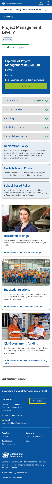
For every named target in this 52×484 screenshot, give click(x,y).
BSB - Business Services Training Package (24, 80)
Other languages (8, 444)
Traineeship (23, 100)
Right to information (34, 436)
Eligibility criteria (14, 127)
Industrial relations (17, 289)
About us (5, 433)
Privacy (5, 436)
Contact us (37, 401)
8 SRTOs (26, 86)
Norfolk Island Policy (18, 168)
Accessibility (7, 440)
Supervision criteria (15, 136)
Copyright (30, 433)
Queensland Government (12, 477)
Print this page (16, 47)
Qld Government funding (21, 343)
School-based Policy (17, 185)
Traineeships (9, 16)
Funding (9, 118)
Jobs (28, 440)
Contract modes (13, 109)
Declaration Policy (16, 146)
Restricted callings (16, 236)
